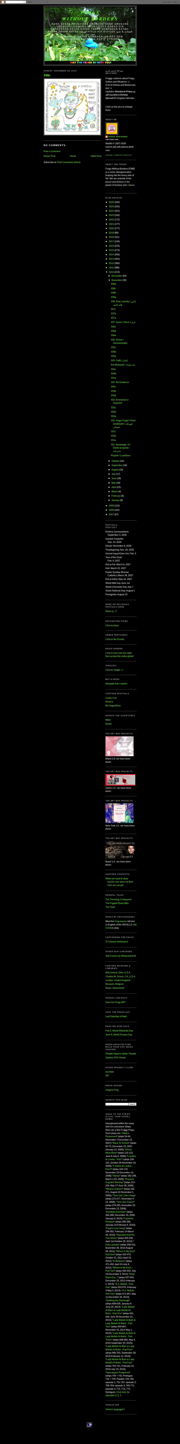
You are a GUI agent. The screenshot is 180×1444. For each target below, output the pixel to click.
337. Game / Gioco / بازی (123, 322)
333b (113, 391)
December (117, 276)
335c (113, 347)
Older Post (96, 156)
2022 (111, 219)
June (114, 478)
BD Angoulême (113, 705)
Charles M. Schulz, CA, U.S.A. (120, 976)
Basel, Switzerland (114, 988)
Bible (108, 720)
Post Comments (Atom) (68, 162)
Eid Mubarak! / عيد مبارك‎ (123, 365)
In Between (118, 1261)
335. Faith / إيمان (119, 360)
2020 (111, 228)
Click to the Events (114, 639)
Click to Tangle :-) (114, 670)
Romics (109, 702)
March (115, 491)
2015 (111, 250)
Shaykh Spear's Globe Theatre (120, 1053)
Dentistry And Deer (115, 1212)
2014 (111, 254)
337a (113, 318)
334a (113, 378)
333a (113, 395)
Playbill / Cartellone (120, 455)
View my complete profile (118, 155)
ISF (107, 1075)
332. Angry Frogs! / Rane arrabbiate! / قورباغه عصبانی (123, 423)
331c (113, 431)
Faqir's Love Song (115, 1228)
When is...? (111, 611)
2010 (111, 272)
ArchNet (109, 1072)
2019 (111, 232)
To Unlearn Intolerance (116, 941)
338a (113, 297)
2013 (111, 259)
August (115, 469)
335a (113, 356)
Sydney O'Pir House (115, 1057)
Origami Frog (112, 1090)
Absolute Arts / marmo (116, 683)
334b (113, 373)
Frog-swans (120, 921)
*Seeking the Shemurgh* (117, 1300)
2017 (111, 241)
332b (113, 412)
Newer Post (49, 156)
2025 (111, 206)
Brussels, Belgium (114, 984)
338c (47, 75)
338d (113, 284)
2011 (111, 267)
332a (113, 416)
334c (113, 369)
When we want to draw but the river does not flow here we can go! (119, 881)
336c (113, 326)
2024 (111, 211)
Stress (116, 1176)
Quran (108, 723)
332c (113, 407)
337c (113, 309)
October (115, 461)
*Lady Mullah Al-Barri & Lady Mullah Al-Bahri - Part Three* (120, 1336)
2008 (111, 510)
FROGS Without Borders (90, 15)
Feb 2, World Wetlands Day (119, 1030)
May (114, 483)
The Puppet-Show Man (117, 903)
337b (113, 313)
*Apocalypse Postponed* (117, 1372)
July (114, 474)
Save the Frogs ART (115, 1002)
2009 (111, 505)
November (117, 280)
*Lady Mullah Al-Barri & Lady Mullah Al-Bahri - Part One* (120, 1310)
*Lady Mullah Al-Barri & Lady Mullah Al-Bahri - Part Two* (120, 1323)
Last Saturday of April (116, 1016)
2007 (111, 514)
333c (113, 386)
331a (113, 440)
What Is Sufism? (114, 1189)
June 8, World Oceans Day (118, 1034)
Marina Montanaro (118, 137)
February (116, 496)
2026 (111, 202)
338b (113, 293)
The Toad (110, 907)
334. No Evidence (120, 382)
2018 (111, 237)
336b (113, 331)
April (114, 487)
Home (73, 156)
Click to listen (112, 625)
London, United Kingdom (117, 980)
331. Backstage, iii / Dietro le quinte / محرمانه (120, 447)
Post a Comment (52, 151)
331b (113, 436)
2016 (111, 246)
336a (113, 335)
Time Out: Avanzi (125, 1202)
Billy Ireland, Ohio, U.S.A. (118, 972)
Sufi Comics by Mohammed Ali (120, 956)
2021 (111, 224)
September (117, 465)
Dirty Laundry (112, 1244)
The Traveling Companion (118, 899)
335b (113, 352)
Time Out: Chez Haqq (124, 1195)
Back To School (121, 1143)
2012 (111, 263)
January (116, 500)
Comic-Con (111, 698)
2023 (111, 215)
